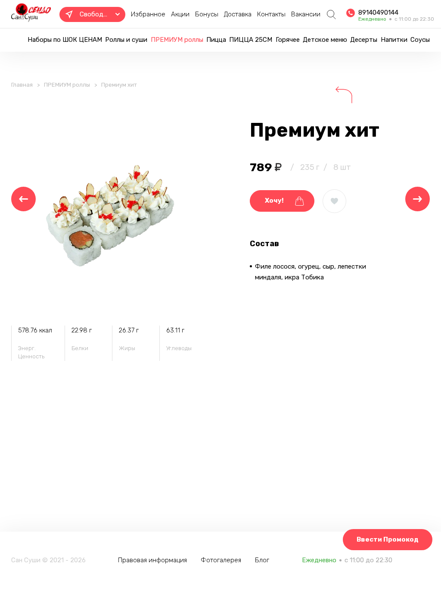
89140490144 (378, 12)
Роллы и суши (126, 40)
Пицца (216, 40)
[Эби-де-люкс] (417, 199)
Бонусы (206, 14)
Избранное (148, 14)
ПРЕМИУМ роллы (177, 40)
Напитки (394, 40)
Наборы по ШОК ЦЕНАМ (65, 40)
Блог (262, 560)
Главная (22, 84)
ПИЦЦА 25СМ (250, 40)
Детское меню (325, 40)
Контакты (271, 14)
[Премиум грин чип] (23, 199)
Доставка (238, 14)
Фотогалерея (221, 560)
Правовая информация (152, 560)
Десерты (363, 40)
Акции (180, 14)
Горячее (288, 40)
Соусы (420, 40)
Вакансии (305, 14)
